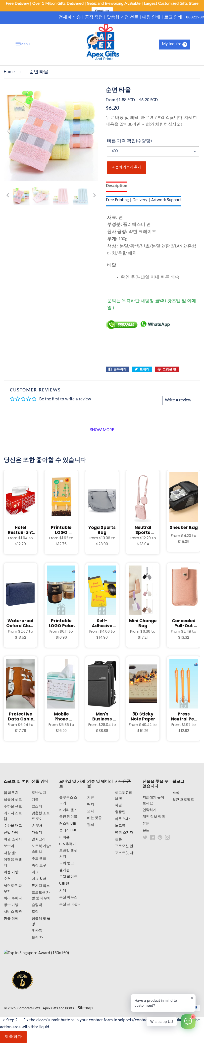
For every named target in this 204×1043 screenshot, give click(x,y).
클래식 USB (67, 830)
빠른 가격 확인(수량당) (129, 141)
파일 (118, 805)
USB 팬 (64, 884)
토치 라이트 (68, 877)
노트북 (120, 826)
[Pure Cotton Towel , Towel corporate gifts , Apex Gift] (21, 196)
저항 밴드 (11, 853)
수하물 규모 (13, 806)
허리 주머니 (13, 898)
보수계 (9, 846)
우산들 (37, 931)
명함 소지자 (124, 833)
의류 (90, 798)
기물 (35, 800)
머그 (35, 872)
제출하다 (13, 1037)
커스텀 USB (67, 824)
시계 (62, 891)
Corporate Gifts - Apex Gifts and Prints (45, 1008)
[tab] (116, 187)
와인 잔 (37, 938)
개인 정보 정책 (154, 817)
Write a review (178, 400)
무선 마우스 (68, 897)
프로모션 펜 (124, 846)
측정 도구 (39, 865)
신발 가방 (11, 833)
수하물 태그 (13, 826)
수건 (7, 879)
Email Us (102, 10)
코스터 (37, 806)
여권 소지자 (13, 839)
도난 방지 (39, 793)
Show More (102, 430)
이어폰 (64, 837)
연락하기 (149, 810)
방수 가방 (11, 905)
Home (9, 72)
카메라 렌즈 (68, 810)
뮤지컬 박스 (41, 886)
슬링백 (37, 905)
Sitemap (85, 1008)
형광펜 (120, 812)
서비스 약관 (13, 912)
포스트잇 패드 (126, 853)
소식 (175, 793)
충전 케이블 (68, 817)
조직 (35, 912)
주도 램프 (39, 858)
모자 (90, 811)
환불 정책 (11, 919)
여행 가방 (11, 872)
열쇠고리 (39, 839)
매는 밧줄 (94, 818)
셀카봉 (64, 870)
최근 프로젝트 (183, 800)
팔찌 (90, 825)
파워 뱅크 (66, 863)
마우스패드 (123, 819)
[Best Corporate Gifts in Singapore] (22, 996)
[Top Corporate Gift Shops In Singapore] (36, 953)
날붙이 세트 (13, 800)
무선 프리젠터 (70, 904)
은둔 (146, 824)
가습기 (37, 833)
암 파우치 (11, 793)
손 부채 (37, 826)
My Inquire (174, 44)
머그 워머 (39, 879)
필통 (118, 839)
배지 (90, 804)
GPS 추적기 (67, 844)
